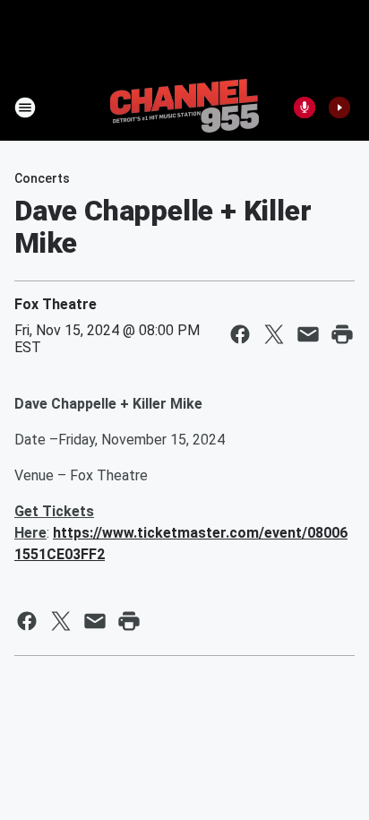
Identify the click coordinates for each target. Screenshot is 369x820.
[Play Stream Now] (339, 107)
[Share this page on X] (274, 334)
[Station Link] (184, 107)
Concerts (42, 178)
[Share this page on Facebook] (240, 334)
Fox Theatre (55, 304)
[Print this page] (342, 334)
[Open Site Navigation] (25, 107)
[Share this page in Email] (308, 334)
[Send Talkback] (304, 107)
